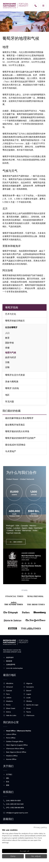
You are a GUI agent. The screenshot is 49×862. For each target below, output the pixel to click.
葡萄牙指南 (11, 307)
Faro (8, 694)
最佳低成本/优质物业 (15, 444)
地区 (7, 395)
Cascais (9, 691)
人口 (7, 333)
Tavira (28, 712)
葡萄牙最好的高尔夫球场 (17, 431)
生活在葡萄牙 (11, 327)
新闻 (7, 785)
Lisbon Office (11, 734)
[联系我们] (36, 6)
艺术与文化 (10, 314)
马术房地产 (10, 451)
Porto (8, 705)
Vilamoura (30, 715)
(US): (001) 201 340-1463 (14, 804)
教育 (7, 338)
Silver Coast (10, 708)
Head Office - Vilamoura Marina (18, 731)
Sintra (8, 712)
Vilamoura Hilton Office (15, 748)
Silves (28, 708)
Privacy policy (40, 827)
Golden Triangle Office (14, 741)
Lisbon (8, 698)
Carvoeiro (30, 687)
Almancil (9, 687)
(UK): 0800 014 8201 (13, 800)
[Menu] (43, 6)
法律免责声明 (10, 664)
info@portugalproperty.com (17, 813)
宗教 (7, 362)
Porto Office (10, 738)
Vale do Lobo (11, 715)
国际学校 (9, 342)
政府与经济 (10, 357)
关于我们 (9, 774)
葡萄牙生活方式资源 (15, 375)
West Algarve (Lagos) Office (17, 745)
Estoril (28, 691)
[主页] (15, 5)
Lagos (28, 694)
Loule (28, 698)
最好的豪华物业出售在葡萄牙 (19, 418)
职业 (7, 782)
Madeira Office (12, 756)
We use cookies (9, 830)
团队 (7, 778)
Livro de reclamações (14, 668)
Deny (12, 856)
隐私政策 (9, 661)
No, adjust (36, 856)
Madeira (9, 701)
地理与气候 (10, 352)
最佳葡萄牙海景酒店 (15, 424)
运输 (7, 367)
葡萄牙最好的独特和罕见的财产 (20, 438)
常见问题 (9, 401)
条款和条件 (10, 657)
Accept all (24, 851)
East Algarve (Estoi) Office (16, 752)
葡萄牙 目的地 (12, 388)
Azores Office (11, 759)
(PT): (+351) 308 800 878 (15, 808)
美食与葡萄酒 (11, 381)
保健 (7, 347)
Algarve (29, 683)
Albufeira (9, 683)
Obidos (29, 701)
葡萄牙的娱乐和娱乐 (15, 320)
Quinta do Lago (32, 705)
